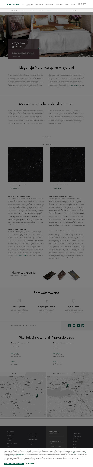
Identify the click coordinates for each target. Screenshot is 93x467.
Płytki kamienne (29, 5)
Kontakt (73, 4)
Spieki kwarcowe (49, 4)
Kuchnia (32, 10)
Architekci (67, 4)
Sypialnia (49, 10)
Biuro (57, 10)
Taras (66, 10)
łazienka (41, 10)
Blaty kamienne (58, 4)
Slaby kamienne (39, 4)
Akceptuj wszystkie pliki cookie (13, 463)
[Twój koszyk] (81, 4)
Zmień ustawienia (30, 463)
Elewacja (74, 10)
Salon (23, 10)
